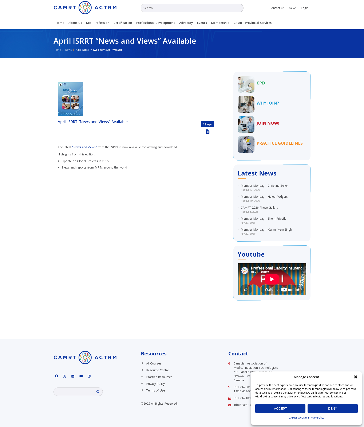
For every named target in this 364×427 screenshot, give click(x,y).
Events (202, 23)
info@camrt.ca (243, 405)
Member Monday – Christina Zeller (264, 186)
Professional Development (155, 23)
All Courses (153, 363)
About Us (75, 23)
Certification (123, 23)
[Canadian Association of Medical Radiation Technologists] (85, 7)
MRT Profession (97, 23)
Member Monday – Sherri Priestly (263, 218)
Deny (332, 408)
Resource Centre (157, 370)
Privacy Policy (155, 384)
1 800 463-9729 (244, 391)
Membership (220, 23)
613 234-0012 (243, 387)
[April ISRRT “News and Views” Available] (70, 115)
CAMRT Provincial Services (253, 23)
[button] (355, 377)
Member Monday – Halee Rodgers (264, 196)
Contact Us (277, 8)
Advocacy (186, 23)
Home (60, 23)
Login (304, 8)
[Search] (97, 392)
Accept (280, 408)
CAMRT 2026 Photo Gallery (259, 207)
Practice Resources (159, 377)
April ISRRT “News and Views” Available (93, 121)
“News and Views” (84, 147)
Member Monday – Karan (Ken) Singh (266, 229)
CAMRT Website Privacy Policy (306, 417)
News (293, 8)
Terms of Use (155, 390)
